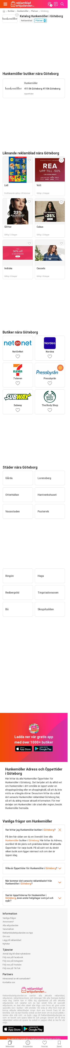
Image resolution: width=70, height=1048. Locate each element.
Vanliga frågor (9, 918)
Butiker (11, 11)
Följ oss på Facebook (13, 957)
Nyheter (6, 944)
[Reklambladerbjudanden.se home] (22, 4)
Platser (34, 11)
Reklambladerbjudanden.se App (18, 933)
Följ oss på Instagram (13, 961)
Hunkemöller (22, 11)
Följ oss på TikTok (11, 968)
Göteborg (49, 830)
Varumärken (8, 929)
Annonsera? (8, 921)
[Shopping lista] (55, 4)
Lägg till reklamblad (12, 940)
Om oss (6, 936)
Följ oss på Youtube (12, 964)
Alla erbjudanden (10, 925)
